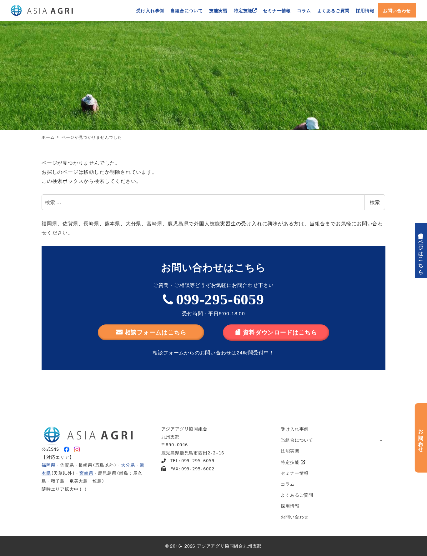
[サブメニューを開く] (380, 440)
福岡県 (48, 465)
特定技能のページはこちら (421, 250)
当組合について (297, 440)
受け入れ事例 (295, 429)
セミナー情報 (295, 473)
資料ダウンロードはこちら (280, 332)
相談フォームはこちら (156, 332)
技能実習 (290, 451)
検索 (375, 202)
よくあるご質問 (297, 495)
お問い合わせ (295, 516)
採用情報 (290, 506)
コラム (287, 484)
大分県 (128, 465)
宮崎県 (86, 473)
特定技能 (291, 462)
